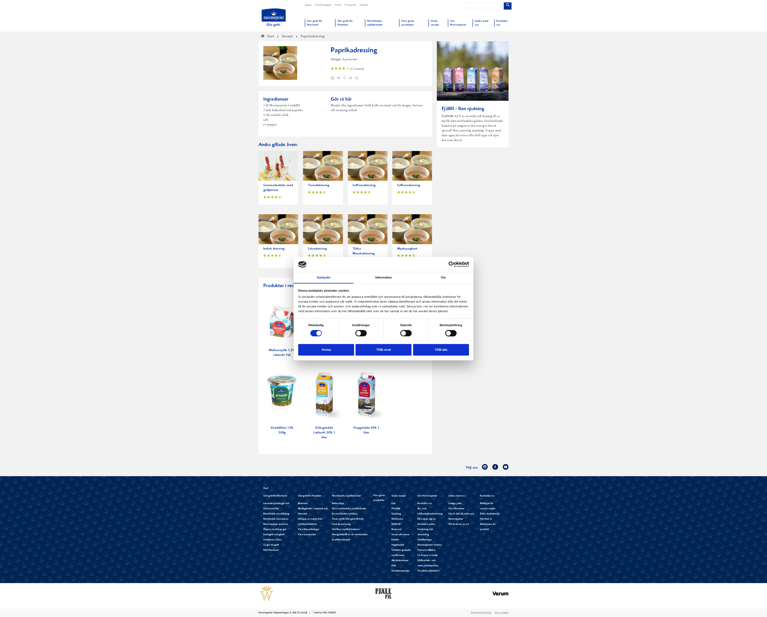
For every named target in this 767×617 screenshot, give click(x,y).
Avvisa (326, 349)
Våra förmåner (456, 508)
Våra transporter (307, 534)
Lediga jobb (455, 503)
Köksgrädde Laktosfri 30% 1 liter (324, 432)
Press (338, 5)
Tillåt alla (441, 349)
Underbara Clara (272, 540)
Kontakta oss (424, 503)
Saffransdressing (364, 185)
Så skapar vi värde (427, 555)
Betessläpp (338, 503)
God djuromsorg (341, 524)
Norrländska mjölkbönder (346, 496)
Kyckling (396, 514)
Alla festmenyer (399, 560)
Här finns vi (486, 519)
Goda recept (398, 496)
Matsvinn (303, 503)
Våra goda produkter (379, 498)
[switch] (361, 333)
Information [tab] (383, 277)
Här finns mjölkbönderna (346, 529)
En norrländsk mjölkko (344, 514)
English (364, 5)
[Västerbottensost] (266, 593)
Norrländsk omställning (276, 514)
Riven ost (396, 529)
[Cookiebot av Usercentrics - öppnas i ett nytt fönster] (451, 264)
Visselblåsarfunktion (428, 571)
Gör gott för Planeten (309, 496)
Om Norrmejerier (427, 496)
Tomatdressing (318, 185)
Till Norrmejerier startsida (274, 17)
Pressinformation (481, 613)
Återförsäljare (323, 5)
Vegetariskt (397, 545)
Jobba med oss (456, 496)
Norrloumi (397, 519)
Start (265, 488)
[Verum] (501, 593)
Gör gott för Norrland (275, 496)
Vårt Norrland (270, 550)
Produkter (350, 5)
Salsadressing (317, 249)
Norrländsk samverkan (275, 519)
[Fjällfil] (383, 593)
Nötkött (395, 524)
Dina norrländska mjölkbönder (349, 508)
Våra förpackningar (308, 529)
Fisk (393, 503)
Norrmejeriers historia (429, 545)
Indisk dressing (273, 249)
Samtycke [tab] (324, 277)
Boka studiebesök (490, 514)
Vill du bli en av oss (458, 524)
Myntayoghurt (407, 249)
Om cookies (502, 613)
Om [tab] (443, 277)
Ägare (308, 5)
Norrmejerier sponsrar (275, 524)
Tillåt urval (383, 349)
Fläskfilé (395, 508)
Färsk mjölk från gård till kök (348, 519)
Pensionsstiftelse (426, 550)
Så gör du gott (271, 545)
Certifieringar (424, 540)
